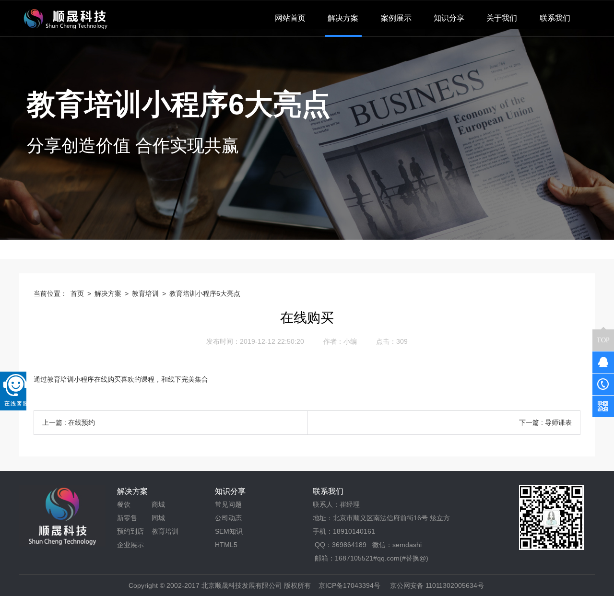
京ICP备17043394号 (349, 585)
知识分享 (230, 491)
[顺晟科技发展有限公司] (64, 18)
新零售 (127, 518)
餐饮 (123, 504)
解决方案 (107, 293)
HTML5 (226, 545)
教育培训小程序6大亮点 (204, 293)
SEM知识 (229, 531)
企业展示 (130, 545)
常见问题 (228, 504)
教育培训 (145, 293)
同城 (158, 518)
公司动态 (228, 518)
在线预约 (81, 422)
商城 (158, 504)
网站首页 (290, 18)
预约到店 (130, 531)
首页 (77, 293)
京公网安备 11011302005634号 (437, 585)
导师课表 (558, 422)
